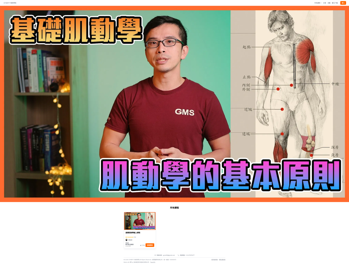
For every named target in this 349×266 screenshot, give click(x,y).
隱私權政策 (222, 259)
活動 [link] (329, 3)
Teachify (152, 262)
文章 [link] (324, 3)
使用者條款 (214, 259)
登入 (343, 3)
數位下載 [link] (335, 3)
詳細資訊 (150, 245)
